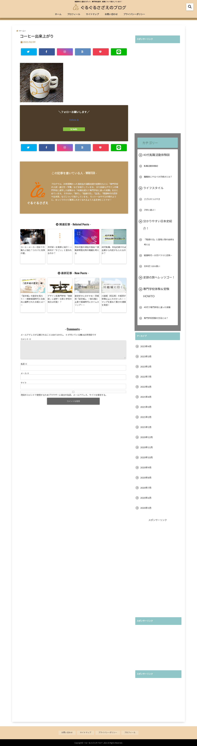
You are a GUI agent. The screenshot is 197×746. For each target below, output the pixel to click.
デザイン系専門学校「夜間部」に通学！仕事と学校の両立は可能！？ (60, 299)
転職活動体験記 (151, 166)
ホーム (58, 14)
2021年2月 (145, 417)
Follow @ (74, 120)
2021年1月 (145, 427)
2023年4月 (145, 346)
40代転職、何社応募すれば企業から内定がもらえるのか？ (114, 250)
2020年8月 (145, 478)
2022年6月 (145, 387)
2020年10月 (146, 457)
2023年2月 (145, 367)
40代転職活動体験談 (156, 155)
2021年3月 (145, 407)
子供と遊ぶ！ (150, 210)
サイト (24, 382)
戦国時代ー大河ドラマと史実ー (158, 256)
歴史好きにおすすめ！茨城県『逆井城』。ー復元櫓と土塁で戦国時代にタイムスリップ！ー (87, 300)
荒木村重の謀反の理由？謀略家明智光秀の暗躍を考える (87, 250)
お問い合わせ (111, 14)
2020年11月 (146, 447)
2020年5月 (145, 508)
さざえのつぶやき (152, 199)
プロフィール (73, 14)
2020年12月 (146, 437)
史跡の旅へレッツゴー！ (159, 277)
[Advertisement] (157, 88)
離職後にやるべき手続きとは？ (158, 177)
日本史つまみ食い (152, 266)
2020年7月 (145, 488)
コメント (26, 339)
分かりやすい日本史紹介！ (157, 225)
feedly (75, 129)
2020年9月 (145, 468)
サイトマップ (92, 14)
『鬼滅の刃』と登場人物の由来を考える (159, 242)
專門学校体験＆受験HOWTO (156, 293)
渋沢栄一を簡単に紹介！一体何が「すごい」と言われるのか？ (60, 250)
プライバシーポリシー (134, 14)
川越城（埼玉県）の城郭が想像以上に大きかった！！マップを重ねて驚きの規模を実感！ (114, 300)
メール (25, 373)
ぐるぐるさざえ (37, 203)
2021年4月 (145, 397)
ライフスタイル (153, 188)
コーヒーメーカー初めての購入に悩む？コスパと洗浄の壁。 (33, 250)
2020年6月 (145, 498)
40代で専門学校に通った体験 (157, 307)
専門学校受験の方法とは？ (156, 318)
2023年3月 (145, 356)
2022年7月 (145, 377)
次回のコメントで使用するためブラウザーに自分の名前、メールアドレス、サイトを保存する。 (64, 394)
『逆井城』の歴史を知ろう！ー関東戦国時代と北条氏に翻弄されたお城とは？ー (33, 300)
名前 (24, 363)
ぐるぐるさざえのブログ (93, 743)
